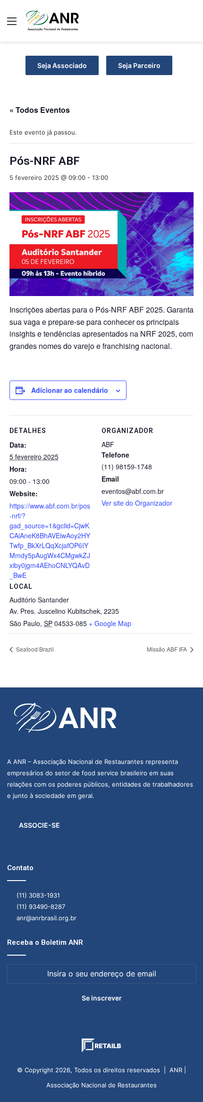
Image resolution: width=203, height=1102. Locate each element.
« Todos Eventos (39, 109)
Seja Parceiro (139, 65)
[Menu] (12, 24)
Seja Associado (62, 65)
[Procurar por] (191, 24)
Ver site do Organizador (137, 503)
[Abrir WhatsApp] (179, 1078)
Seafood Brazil (34, 649)
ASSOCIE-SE (39, 825)
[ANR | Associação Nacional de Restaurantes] (53, 21)
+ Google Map (110, 623)
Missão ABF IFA (167, 649)
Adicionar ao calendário (69, 390)
